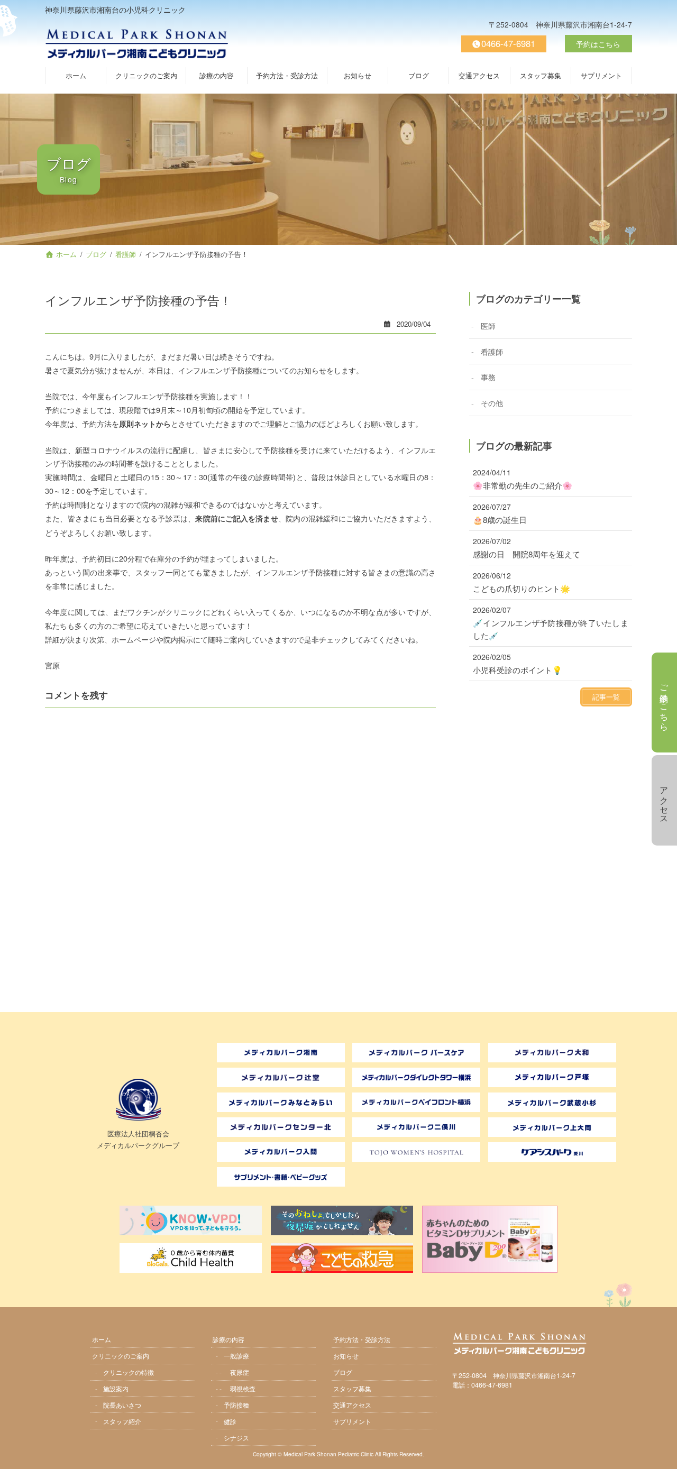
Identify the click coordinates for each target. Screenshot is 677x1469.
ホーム (101, 1339)
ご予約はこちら (664, 703)
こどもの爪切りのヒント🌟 (521, 588)
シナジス (236, 1437)
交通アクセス (352, 1404)
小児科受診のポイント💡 (517, 669)
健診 (230, 1420)
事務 (488, 376)
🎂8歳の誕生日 (500, 519)
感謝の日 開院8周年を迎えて (526, 553)
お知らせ (346, 1355)
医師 (488, 324)
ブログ (342, 1371)
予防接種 (236, 1404)
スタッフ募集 (352, 1387)
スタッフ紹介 (122, 1420)
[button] (606, 696)
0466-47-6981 (508, 43)
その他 (492, 402)
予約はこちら (598, 43)
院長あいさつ (122, 1404)
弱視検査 (242, 1387)
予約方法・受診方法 (361, 1339)
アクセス (664, 801)
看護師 (492, 350)
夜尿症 (239, 1371)
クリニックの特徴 (128, 1371)
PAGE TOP (663, 1454)
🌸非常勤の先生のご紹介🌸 (522, 485)
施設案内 (116, 1387)
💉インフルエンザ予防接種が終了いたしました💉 (550, 629)
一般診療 (236, 1355)
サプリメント (352, 1420)
